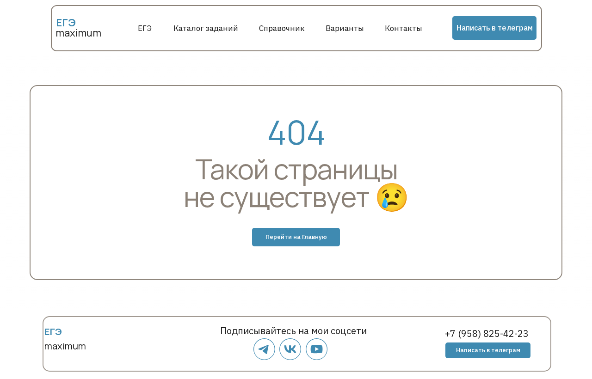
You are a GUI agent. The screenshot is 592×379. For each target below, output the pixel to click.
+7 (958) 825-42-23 (487, 333)
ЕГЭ (145, 28)
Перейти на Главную (296, 237)
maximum (78, 33)
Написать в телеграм (494, 27)
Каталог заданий (205, 28)
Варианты (345, 28)
